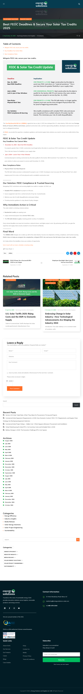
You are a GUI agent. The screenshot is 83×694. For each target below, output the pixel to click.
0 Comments (40, 36)
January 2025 (9, 496)
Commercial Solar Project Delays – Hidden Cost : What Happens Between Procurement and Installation (36, 424)
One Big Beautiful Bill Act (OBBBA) (16, 123)
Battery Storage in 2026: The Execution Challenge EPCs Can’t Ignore (26, 430)
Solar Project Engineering (13, 527)
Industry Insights (25, 19)
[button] (79, 4)
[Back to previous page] (41, 263)
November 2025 (9, 467)
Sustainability (9, 530)
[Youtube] (19, 608)
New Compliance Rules (11, 54)
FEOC (5, 253)
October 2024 (9, 505)
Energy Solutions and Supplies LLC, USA (41, 691)
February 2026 (9, 458)
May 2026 (7, 449)
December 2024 (9, 499)
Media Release (10, 522)
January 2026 (9, 461)
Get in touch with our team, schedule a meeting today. (18, 245)
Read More (21, 292)
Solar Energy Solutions (11, 19)
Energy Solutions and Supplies (27, 36)
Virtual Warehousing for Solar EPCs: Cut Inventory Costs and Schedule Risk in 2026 (30, 427)
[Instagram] (14, 608)
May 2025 (7, 484)
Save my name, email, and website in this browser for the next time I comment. (31, 373)
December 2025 (9, 464)
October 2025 (9, 470)
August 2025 (8, 476)
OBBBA (10, 253)
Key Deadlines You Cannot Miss (13, 51)
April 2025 (8, 487)
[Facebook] (9, 608)
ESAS (6, 132)
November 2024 (9, 502)
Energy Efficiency (64, 280)
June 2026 (8, 446)
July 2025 (7, 479)
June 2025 (8, 481)
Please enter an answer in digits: (16, 377)
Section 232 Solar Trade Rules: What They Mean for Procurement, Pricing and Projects (31, 415)
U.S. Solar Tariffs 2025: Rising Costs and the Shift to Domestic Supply (20, 316)
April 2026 (8, 452)
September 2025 (10, 473)
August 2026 (8, 440)
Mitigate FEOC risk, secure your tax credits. (17, 47)
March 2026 (8, 455)
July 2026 (7, 443)
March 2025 (8, 490)
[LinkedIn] (4, 608)
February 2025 (9, 493)
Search (5, 401)
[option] (22, 305)
